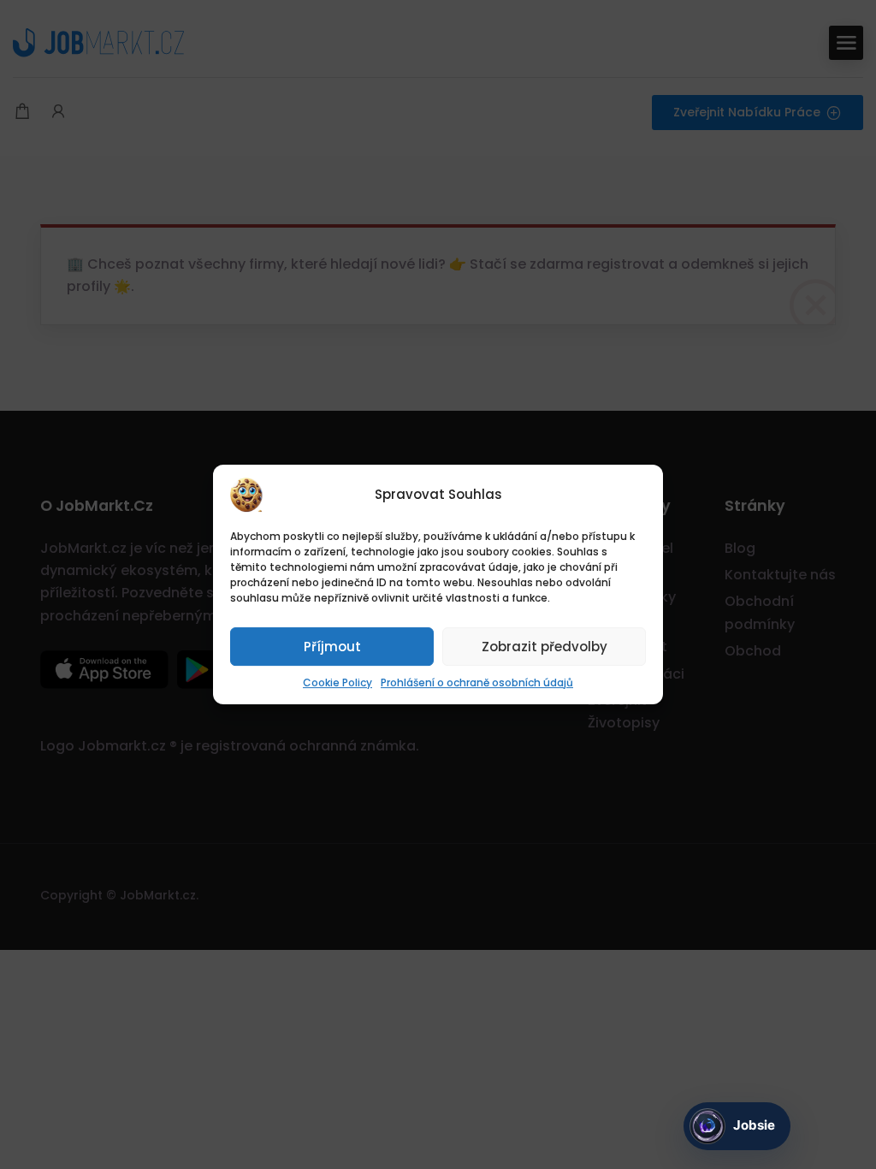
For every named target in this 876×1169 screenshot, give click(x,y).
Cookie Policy (337, 682)
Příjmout (332, 647)
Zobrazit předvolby (544, 647)
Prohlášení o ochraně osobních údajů (477, 682)
